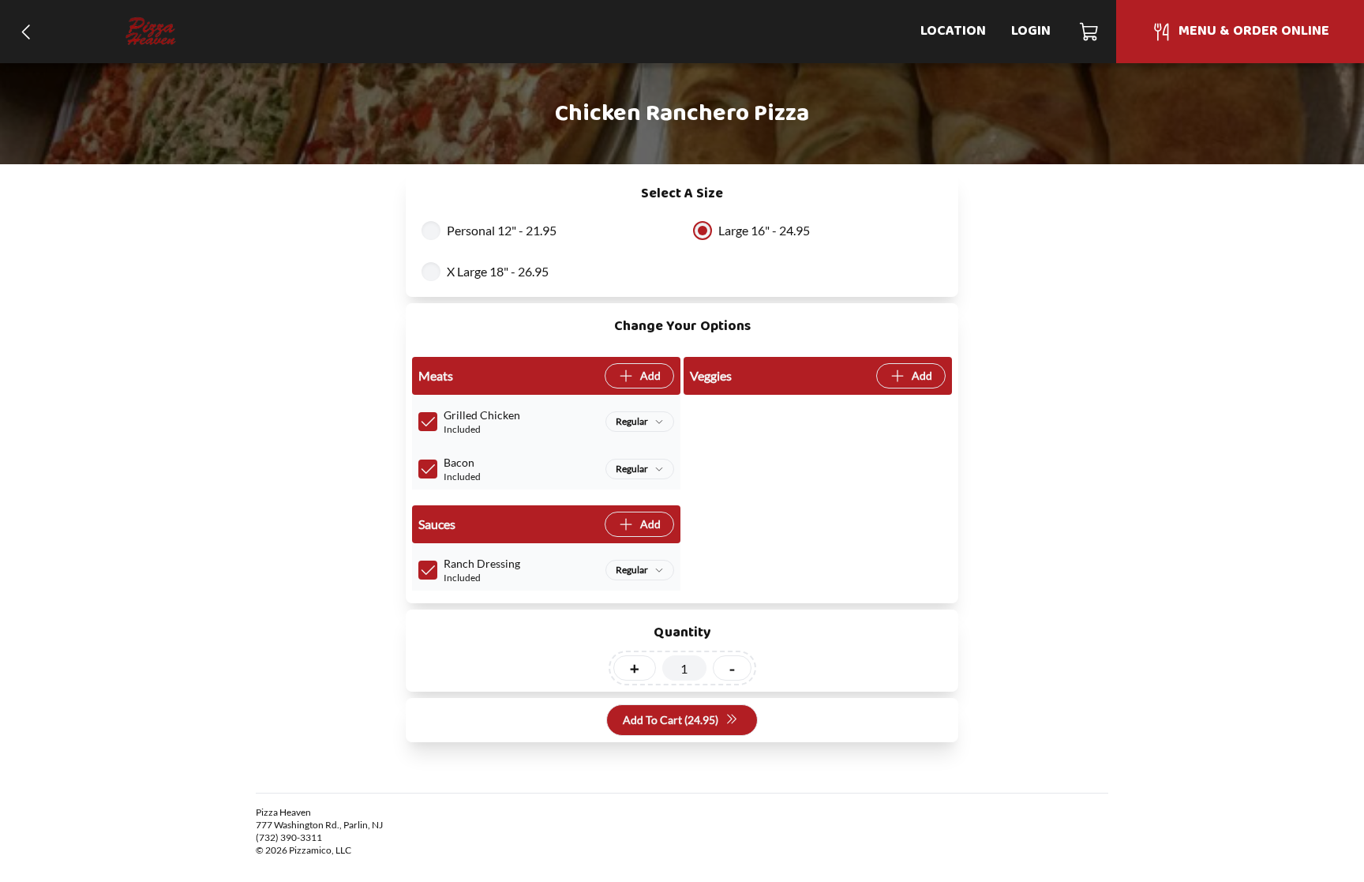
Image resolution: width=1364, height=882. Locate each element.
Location (953, 31)
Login (1031, 31)
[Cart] (1089, 31)
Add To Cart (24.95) (670, 719)
